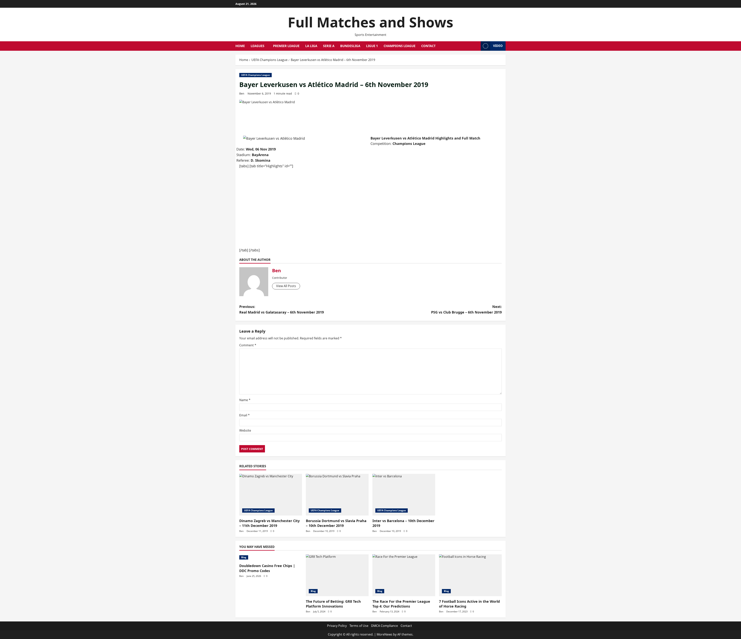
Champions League (399, 46)
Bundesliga (350, 46)
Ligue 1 (372, 46)
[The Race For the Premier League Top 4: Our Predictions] (403, 575)
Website (245, 430)
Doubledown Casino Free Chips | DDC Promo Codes (267, 568)
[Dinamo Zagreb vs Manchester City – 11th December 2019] (270, 495)
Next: (466, 309)
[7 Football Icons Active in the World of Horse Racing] (470, 575)
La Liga (311, 46)
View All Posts (286, 286)
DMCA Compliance (384, 626)
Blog (243, 557)
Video (498, 46)
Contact (428, 46)
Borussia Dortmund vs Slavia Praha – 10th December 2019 (336, 523)
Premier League (286, 46)
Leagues (257, 46)
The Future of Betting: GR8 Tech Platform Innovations (333, 604)
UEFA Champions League (255, 75)
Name (244, 400)
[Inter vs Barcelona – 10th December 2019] (403, 495)
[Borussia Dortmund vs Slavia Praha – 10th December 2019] (337, 495)
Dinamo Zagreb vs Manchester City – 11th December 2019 (269, 523)
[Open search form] (476, 46)
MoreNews (384, 634)
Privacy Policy (337, 626)
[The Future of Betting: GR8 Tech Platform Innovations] (337, 575)
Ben (241, 93)
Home (240, 46)
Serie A (328, 46)
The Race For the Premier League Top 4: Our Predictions (401, 604)
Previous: (281, 309)
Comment (247, 345)
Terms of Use (358, 626)
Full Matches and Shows (370, 22)
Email (244, 415)
